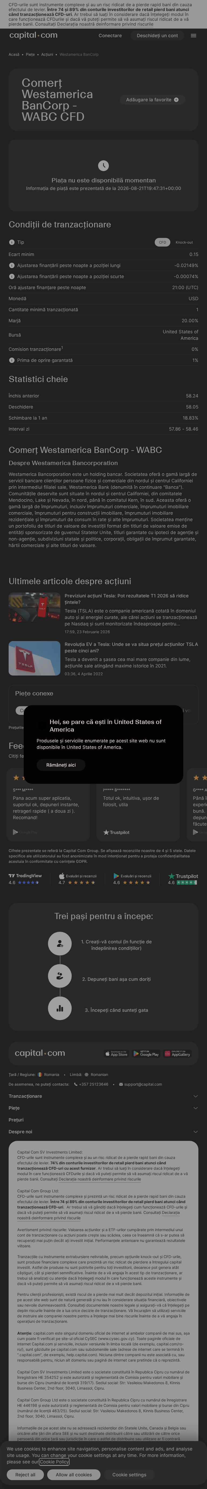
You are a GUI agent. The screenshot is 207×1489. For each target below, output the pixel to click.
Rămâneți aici (61, 765)
